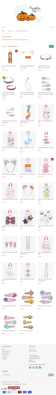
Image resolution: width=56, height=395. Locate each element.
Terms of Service (5, 381)
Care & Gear (10, 30)
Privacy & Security (15, 381)
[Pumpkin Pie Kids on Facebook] (30, 368)
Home (3, 30)
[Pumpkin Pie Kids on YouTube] (40, 368)
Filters (51, 46)
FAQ (3, 349)
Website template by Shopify (21, 384)
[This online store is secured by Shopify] (3, 390)
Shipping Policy (5, 353)
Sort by (3, 46)
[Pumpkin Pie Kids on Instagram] (37, 368)
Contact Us (31, 349)
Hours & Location (33, 350)
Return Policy (5, 354)
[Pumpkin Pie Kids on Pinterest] (33, 368)
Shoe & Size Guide (6, 351)
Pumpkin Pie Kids (9, 384)
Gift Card (4, 358)
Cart (54, 27)
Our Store (4, 356)
